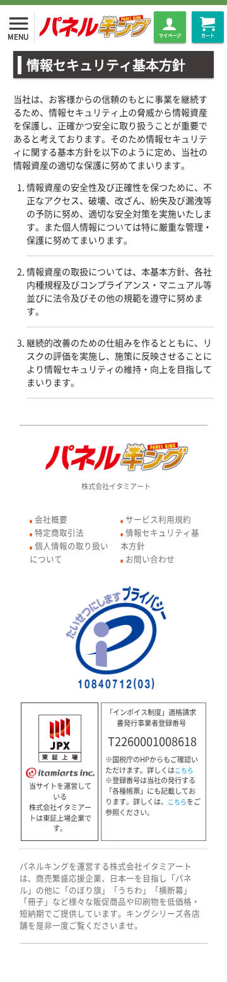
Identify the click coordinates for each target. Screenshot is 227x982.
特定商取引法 (59, 532)
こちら (184, 770)
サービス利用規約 (158, 519)
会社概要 (51, 519)
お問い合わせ (150, 559)
